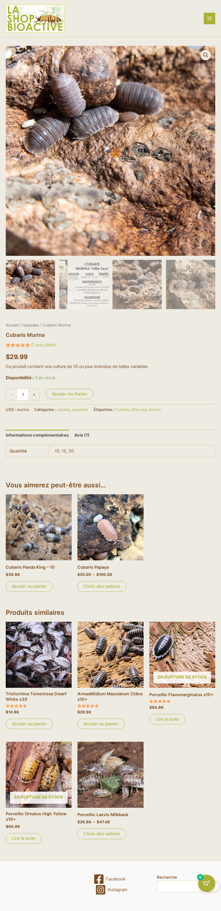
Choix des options (101, 586)
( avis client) (43, 345)
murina (154, 409)
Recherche (167, 877)
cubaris (63, 409)
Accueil (12, 325)
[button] (206, 55)
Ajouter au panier (69, 394)
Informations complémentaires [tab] (37, 435)
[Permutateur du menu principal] (209, 18)
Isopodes (30, 325)
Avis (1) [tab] (81, 435)
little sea (138, 409)
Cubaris (122, 409)
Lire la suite (167, 719)
